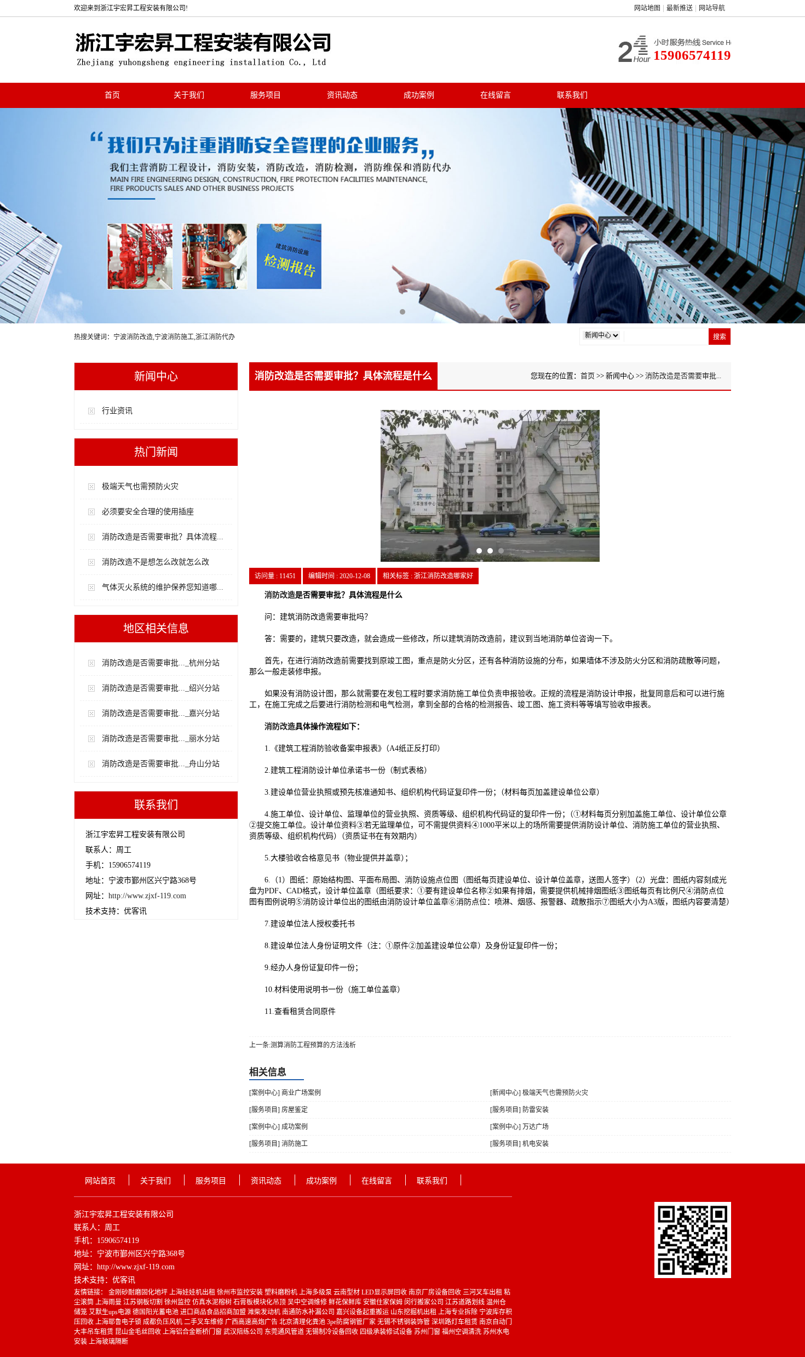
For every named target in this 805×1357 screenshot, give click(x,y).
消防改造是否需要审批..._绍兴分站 (161, 688)
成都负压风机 (163, 1322)
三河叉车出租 (483, 1292)
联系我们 (572, 95)
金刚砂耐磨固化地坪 (138, 1292)
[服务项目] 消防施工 (278, 1144)
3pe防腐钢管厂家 (352, 1322)
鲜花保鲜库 (346, 1302)
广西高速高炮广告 (252, 1322)
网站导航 (712, 8)
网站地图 (647, 8)
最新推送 (679, 8)
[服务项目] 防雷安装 (519, 1110)
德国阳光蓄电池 (156, 1312)
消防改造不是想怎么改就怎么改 (155, 562)
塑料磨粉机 (281, 1292)
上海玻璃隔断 (108, 1341)
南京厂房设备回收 (436, 1292)
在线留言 (495, 95)
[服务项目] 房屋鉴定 (278, 1110)
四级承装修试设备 (387, 1332)
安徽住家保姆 (383, 1302)
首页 (112, 95)
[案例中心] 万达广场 (519, 1127)
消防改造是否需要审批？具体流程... (162, 537)
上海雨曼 (109, 1302)
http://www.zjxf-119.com (147, 896)
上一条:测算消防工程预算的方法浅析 (302, 1045)
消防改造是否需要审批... (683, 376)
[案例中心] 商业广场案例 (285, 1093)
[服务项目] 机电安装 (519, 1144)
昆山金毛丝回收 (139, 1332)
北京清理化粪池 (303, 1322)
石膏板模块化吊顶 (260, 1302)
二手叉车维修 (204, 1322)
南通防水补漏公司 (309, 1312)
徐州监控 (178, 1302)
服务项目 (265, 95)
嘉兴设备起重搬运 (363, 1312)
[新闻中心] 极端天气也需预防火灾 (539, 1093)
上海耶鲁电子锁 (119, 1322)
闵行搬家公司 (424, 1302)
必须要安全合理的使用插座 (148, 512)
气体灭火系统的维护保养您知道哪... (162, 587)
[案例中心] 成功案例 (278, 1127)
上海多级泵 (316, 1292)
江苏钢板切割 (143, 1302)
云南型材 (347, 1292)
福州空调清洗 (462, 1332)
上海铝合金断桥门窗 (193, 1332)
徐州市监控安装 (240, 1292)
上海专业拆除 (458, 1312)
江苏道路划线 (465, 1302)
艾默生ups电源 (111, 1312)
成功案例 (419, 95)
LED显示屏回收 (385, 1292)
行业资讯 (117, 411)
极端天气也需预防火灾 (140, 486)
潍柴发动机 (265, 1312)
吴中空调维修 (308, 1302)
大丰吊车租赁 (94, 1332)
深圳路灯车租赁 (455, 1322)
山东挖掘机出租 (414, 1312)
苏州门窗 (428, 1332)
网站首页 (100, 1181)
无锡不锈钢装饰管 (404, 1322)
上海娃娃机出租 (193, 1292)
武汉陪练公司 (243, 1332)
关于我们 (189, 95)
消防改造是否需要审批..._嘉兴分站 (161, 713)
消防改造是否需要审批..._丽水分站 (161, 738)
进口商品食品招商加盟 (214, 1312)
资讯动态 (342, 95)
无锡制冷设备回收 (333, 1332)
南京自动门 (495, 1322)
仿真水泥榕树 (212, 1302)
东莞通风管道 (285, 1332)
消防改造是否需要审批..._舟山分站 (161, 764)
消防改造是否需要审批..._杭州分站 (161, 663)
